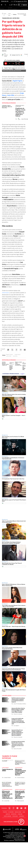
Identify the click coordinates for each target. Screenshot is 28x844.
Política (14, 14)
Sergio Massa (17, 354)
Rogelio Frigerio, (17, 81)
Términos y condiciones (9, 840)
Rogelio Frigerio (9, 354)
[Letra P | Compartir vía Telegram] (20, 350)
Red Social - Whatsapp (25, 808)
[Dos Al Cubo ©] (7, 829)
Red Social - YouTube (21, 808)
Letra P (5, 14)
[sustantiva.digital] (23, 829)
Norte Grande (7, 816)
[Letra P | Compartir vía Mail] (25, 350)
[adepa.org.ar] (17, 829)
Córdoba (20, 814)
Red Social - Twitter (9, 808)
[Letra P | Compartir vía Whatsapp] (8, 350)
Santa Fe (8, 814)
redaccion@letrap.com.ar (19, 839)
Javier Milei (13, 1)
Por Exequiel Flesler (6, 55)
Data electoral (12, 8)
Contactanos (4, 808)
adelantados (5, 292)
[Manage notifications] (25, 836)
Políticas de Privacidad (20, 840)
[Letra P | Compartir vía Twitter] (12, 350)
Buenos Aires (18, 812)
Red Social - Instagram (17, 808)
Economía (11, 812)
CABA (23, 812)
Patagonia (15, 816)
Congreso (21, 816)
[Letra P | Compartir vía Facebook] (16, 350)
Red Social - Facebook (13, 808)
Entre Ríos (15, 356)
